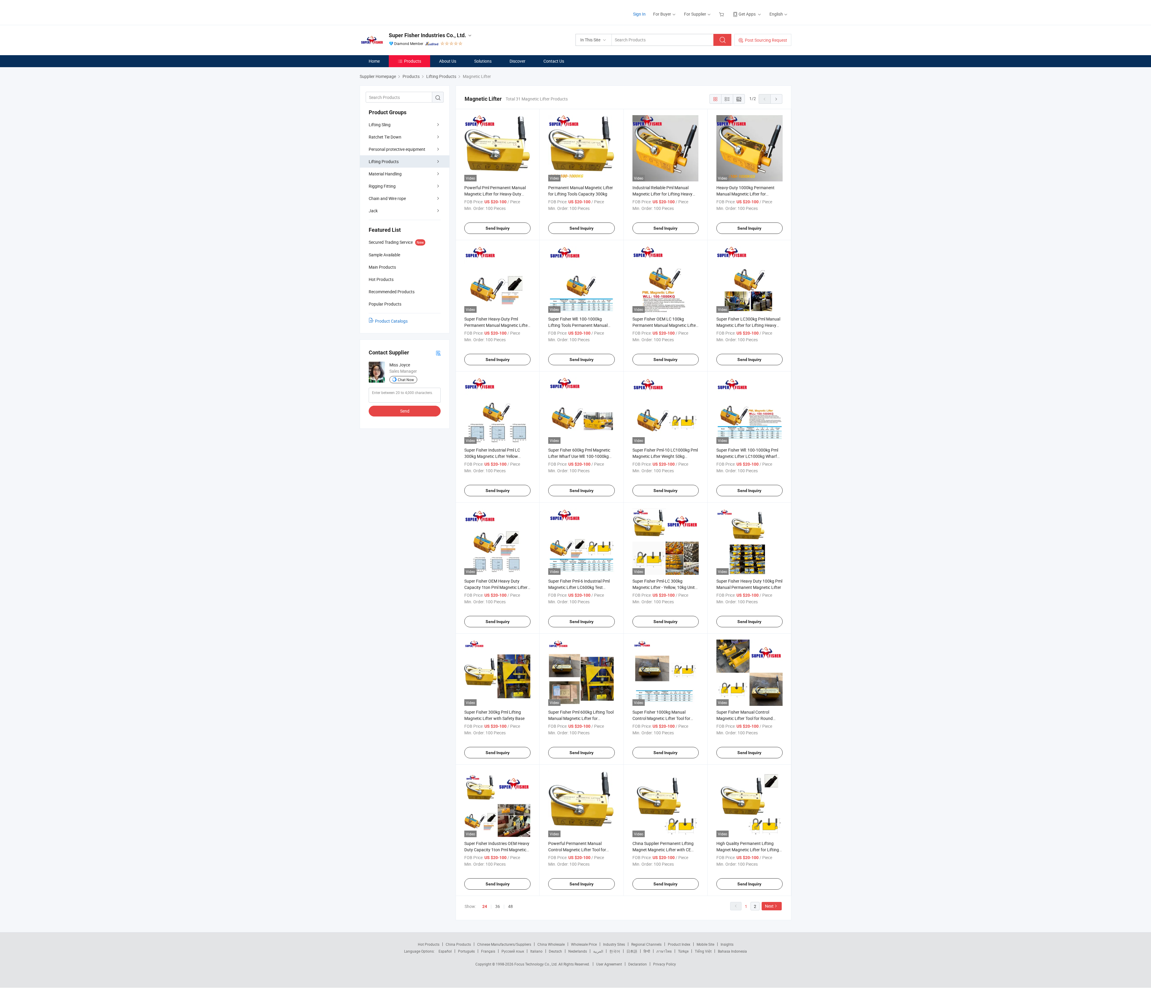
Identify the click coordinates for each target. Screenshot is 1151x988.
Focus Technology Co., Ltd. (536, 964)
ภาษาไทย (664, 951)
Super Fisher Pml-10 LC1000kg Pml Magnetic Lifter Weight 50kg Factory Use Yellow (665, 456)
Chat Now (406, 379)
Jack (373, 210)
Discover (517, 61)
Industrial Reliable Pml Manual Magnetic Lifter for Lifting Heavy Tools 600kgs (662, 194)
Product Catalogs (391, 321)
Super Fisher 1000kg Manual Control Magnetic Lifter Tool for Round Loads (661, 718)
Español (445, 951)
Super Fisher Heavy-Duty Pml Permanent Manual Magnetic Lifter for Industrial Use (496, 325)
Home (374, 61)
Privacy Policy (664, 964)
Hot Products (428, 944)
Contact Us (553, 61)
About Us (447, 61)
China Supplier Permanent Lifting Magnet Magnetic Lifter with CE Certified (663, 849)
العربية (598, 951)
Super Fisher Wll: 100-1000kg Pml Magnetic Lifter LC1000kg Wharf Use (747, 456)
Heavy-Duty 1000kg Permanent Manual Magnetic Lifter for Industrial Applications (745, 194)
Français (488, 951)
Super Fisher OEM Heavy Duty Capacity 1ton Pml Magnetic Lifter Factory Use (496, 587)
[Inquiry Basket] (722, 14)
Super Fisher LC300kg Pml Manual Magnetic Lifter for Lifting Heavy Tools (748, 325)
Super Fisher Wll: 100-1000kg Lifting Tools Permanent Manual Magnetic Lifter (578, 325)
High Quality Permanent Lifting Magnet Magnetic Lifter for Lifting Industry (747, 849)
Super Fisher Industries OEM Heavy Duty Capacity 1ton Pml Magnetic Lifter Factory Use (496, 849)
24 (484, 906)
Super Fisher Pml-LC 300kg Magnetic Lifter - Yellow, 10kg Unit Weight (663, 587)
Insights (727, 944)
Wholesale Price (584, 944)
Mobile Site (705, 944)
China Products (458, 944)
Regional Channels (646, 944)
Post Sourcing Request (766, 40)
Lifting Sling (380, 124)
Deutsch (555, 951)
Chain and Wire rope (387, 198)
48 (510, 906)
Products (412, 61)
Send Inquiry (498, 228)
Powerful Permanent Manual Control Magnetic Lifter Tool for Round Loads (577, 849)
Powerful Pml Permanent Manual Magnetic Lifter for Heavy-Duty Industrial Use (495, 194)
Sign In (639, 14)
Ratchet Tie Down (385, 137)
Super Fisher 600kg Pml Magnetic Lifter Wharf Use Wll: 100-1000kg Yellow (579, 456)
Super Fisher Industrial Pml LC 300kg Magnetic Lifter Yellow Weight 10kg (492, 456)
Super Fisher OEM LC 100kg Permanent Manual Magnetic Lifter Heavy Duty (664, 325)
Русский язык (512, 951)
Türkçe (683, 951)
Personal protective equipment (397, 149)
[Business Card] (438, 353)
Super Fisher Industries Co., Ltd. (427, 35)
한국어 (614, 951)
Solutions (483, 61)
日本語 (631, 951)
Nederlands (577, 951)
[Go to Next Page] (776, 98)
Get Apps (747, 14)
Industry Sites (614, 944)
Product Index (679, 944)
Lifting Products (384, 161)
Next (769, 906)
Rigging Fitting (382, 186)
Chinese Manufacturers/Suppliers (504, 944)
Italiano (536, 951)
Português (466, 951)
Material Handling (385, 174)
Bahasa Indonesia (732, 951)
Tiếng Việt (703, 951)
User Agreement (609, 964)
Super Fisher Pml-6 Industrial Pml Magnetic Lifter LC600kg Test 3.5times (579, 587)
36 (497, 906)
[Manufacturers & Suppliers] (398, 12)
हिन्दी (647, 951)
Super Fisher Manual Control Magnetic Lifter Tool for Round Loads (744, 718)
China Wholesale (551, 944)
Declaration (637, 964)
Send (404, 411)
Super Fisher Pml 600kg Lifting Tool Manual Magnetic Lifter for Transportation (581, 718)
